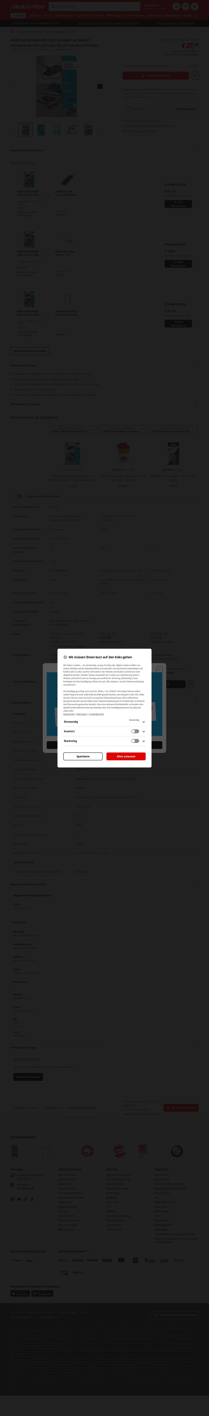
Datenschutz (68, 714)
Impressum (82, 714)
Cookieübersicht (96, 714)
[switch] (135, 731)
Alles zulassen (126, 756)
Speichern (83, 756)
